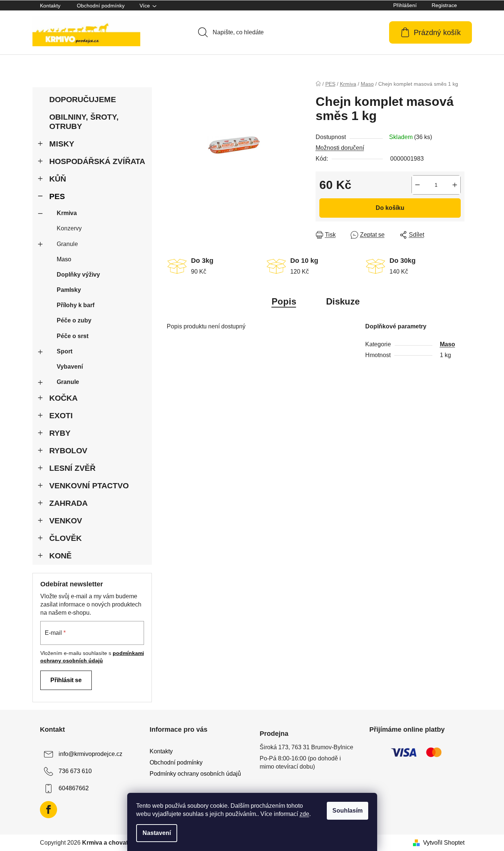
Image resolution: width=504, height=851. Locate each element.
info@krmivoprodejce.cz (90, 754)
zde (304, 814)
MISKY (61, 143)
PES (57, 196)
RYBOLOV (68, 450)
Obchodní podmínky (101, 6)
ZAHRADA (68, 503)
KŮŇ (57, 178)
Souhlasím (347, 810)
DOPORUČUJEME (82, 99)
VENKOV (65, 520)
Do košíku (390, 208)
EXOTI (61, 415)
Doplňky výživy (78, 274)
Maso (64, 259)
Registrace (444, 5)
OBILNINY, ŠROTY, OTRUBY (84, 121)
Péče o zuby (74, 320)
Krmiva (67, 213)
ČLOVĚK (65, 538)
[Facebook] (48, 809)
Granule (67, 244)
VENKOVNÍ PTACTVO (89, 485)
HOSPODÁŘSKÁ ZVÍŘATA (97, 161)
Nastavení (157, 833)
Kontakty (50, 6)
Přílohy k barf (75, 305)
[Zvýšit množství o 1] (454, 185)
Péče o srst (72, 336)
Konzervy (69, 228)
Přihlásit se (66, 680)
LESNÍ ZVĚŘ (72, 468)
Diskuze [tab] (343, 301)
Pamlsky (69, 290)
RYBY (60, 433)
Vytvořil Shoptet (443, 842)
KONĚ (60, 555)
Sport (64, 351)
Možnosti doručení (340, 148)
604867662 (74, 788)
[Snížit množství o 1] (417, 185)
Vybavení (70, 366)
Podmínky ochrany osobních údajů (195, 773)
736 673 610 (75, 771)
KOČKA (63, 398)
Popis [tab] (284, 301)
